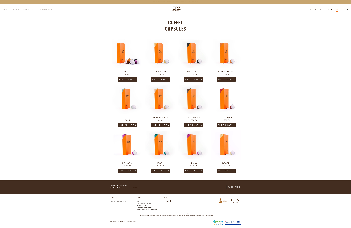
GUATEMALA (193, 117)
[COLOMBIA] (226, 99)
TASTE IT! (127, 72)
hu (328, 10)
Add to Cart (127, 79)
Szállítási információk (142, 205)
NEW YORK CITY (226, 72)
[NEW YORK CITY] (226, 54)
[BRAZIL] (160, 145)
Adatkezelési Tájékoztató (144, 203)
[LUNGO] (127, 99)
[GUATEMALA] (193, 99)
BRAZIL (160, 163)
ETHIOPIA (127, 163)
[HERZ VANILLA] (160, 99)
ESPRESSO (160, 72)
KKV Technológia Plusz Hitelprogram (147, 209)
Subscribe (234, 187)
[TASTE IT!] (127, 54)
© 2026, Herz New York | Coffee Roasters (123, 221)
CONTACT (26, 10)
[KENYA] (193, 145)
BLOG (34, 10)
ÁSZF (138, 201)
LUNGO (127, 117)
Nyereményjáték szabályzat (144, 207)
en (337, 10)
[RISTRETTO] (193, 54)
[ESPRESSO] (160, 54)
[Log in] (347, 10)
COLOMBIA (226, 117)
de (332, 10)
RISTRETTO (193, 72)
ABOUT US (16, 10)
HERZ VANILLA (160, 117)
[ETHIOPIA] (127, 145)
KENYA (193, 163)
